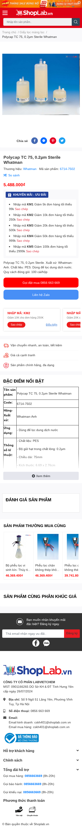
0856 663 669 (40, 711)
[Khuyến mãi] (41, 4)
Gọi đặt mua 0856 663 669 (41, 282)
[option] (41, 84)
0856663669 (33, 776)
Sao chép (21, 209)
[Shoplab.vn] (34, 13)
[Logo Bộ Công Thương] (21, 737)
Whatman (30, 169)
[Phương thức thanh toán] (30, 811)
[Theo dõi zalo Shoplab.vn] (46, 642)
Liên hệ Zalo (41, 295)
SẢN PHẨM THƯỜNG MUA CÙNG (34, 525)
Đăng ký (72, 633)
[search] (76, 22)
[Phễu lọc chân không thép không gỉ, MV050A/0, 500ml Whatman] (48, 547)
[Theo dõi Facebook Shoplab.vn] (35, 642)
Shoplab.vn (41, 824)
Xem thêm (43, 476)
